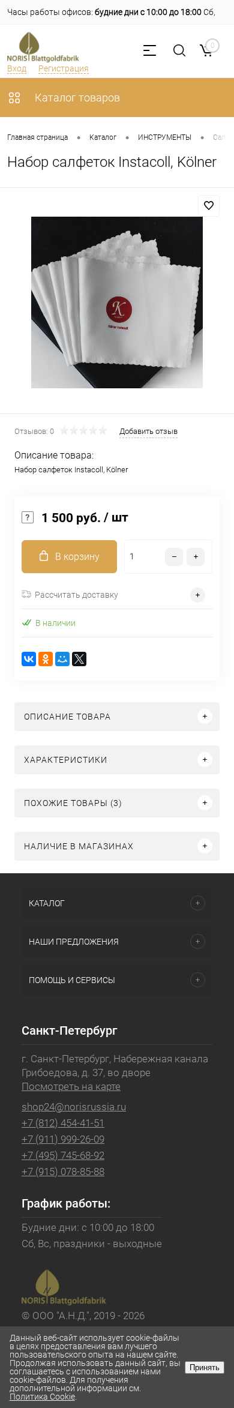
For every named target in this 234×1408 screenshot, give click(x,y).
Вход (16, 68)
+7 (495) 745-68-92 (63, 1155)
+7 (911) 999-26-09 (63, 1139)
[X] (79, 659)
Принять (205, 1367)
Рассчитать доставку (76, 595)
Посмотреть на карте (71, 1086)
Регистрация (63, 68)
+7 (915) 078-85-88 (63, 1172)
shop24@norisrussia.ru (74, 1107)
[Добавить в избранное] (209, 206)
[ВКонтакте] (29, 659)
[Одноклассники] (45, 659)
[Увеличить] (117, 302)
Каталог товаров (76, 97)
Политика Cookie (42, 1396)
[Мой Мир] (62, 659)
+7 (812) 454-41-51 (63, 1123)
